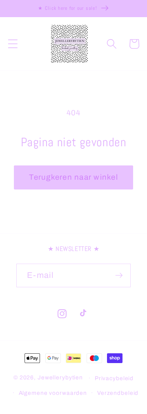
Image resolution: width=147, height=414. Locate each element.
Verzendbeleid (117, 393)
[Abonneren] (119, 275)
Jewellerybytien (60, 378)
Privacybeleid (114, 378)
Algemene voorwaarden (53, 393)
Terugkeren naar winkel (73, 177)
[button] (13, 44)
